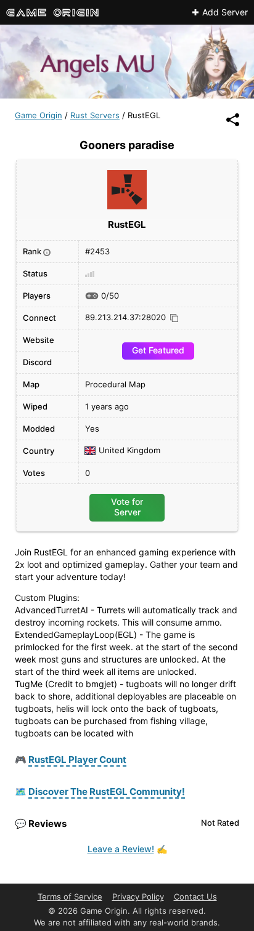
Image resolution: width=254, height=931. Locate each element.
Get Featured (158, 350)
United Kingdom (129, 450)
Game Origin (38, 115)
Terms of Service (70, 896)
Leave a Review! (121, 849)
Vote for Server (127, 506)
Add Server (225, 12)
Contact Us (195, 896)
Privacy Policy (138, 896)
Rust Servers (95, 115)
